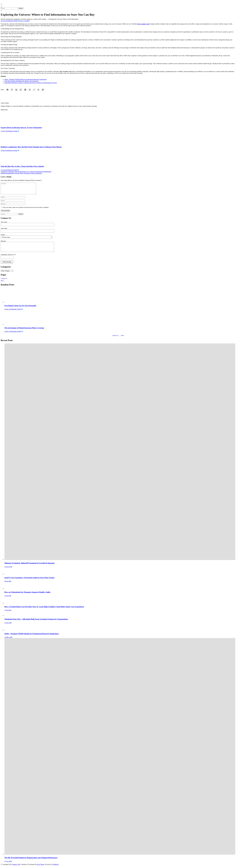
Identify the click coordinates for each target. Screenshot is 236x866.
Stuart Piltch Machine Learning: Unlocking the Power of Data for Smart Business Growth (30, 83)
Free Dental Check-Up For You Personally (20, 306)
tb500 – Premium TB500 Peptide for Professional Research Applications (25, 79)
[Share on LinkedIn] (16, 89)
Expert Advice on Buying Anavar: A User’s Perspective (21, 127)
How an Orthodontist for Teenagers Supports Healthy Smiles (27, 592)
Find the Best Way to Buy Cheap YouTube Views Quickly (22, 166)
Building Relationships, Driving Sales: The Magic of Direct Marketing (21, 173)
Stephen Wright (12, 21)
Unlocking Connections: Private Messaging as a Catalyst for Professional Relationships (26, 171)
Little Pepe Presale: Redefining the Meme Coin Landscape (21, 81)
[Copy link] (43, 89)
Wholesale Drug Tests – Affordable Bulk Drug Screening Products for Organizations (36, 619)
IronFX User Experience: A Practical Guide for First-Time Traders (29, 578)
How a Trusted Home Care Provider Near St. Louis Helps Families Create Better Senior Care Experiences (44, 607)
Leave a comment (24, 21)
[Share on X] (12, 89)
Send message (7, 262)
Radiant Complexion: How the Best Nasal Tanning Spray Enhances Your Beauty (31, 147)
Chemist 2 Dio (16, 864)
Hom (2, 281)
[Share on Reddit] (29, 89)
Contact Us (4, 278)
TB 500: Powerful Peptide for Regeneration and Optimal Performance (30, 858)
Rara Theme (40, 864)
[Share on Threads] (38, 89)
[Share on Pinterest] (25, 89)
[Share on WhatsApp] (20, 89)
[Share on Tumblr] (34, 89)
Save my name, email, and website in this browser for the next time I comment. (26, 207)
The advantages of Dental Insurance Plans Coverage (24, 328)
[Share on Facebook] (7, 89)
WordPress (55, 864)
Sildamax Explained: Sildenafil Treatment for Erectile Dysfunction (29, 563)
